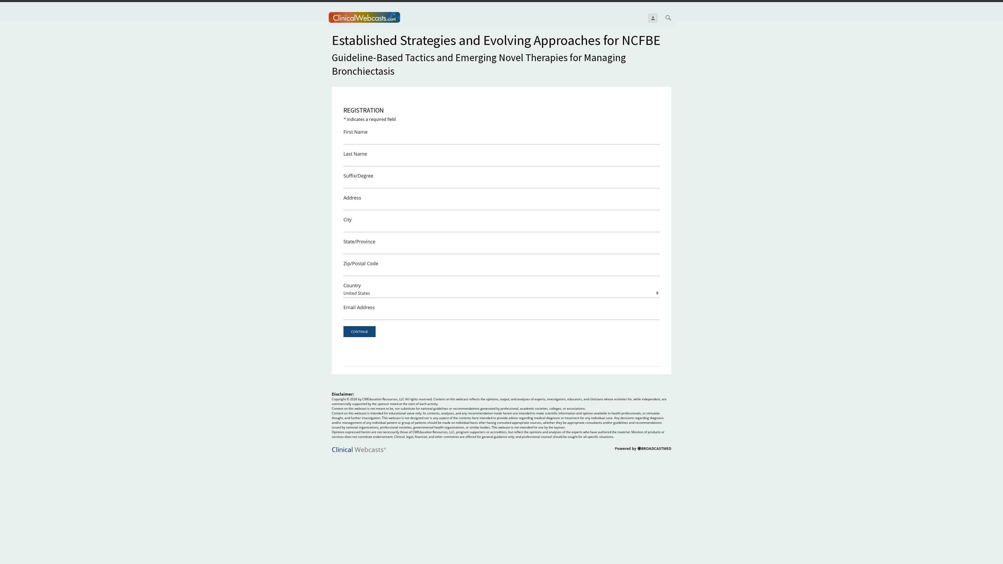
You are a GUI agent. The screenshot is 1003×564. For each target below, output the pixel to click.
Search (668, 17)
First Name (355, 132)
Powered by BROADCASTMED (643, 448)
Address (352, 198)
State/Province (359, 241)
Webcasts (359, 449)
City (347, 219)
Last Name (355, 154)
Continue (359, 331)
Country (352, 285)
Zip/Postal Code (360, 263)
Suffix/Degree (358, 176)
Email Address (359, 307)
